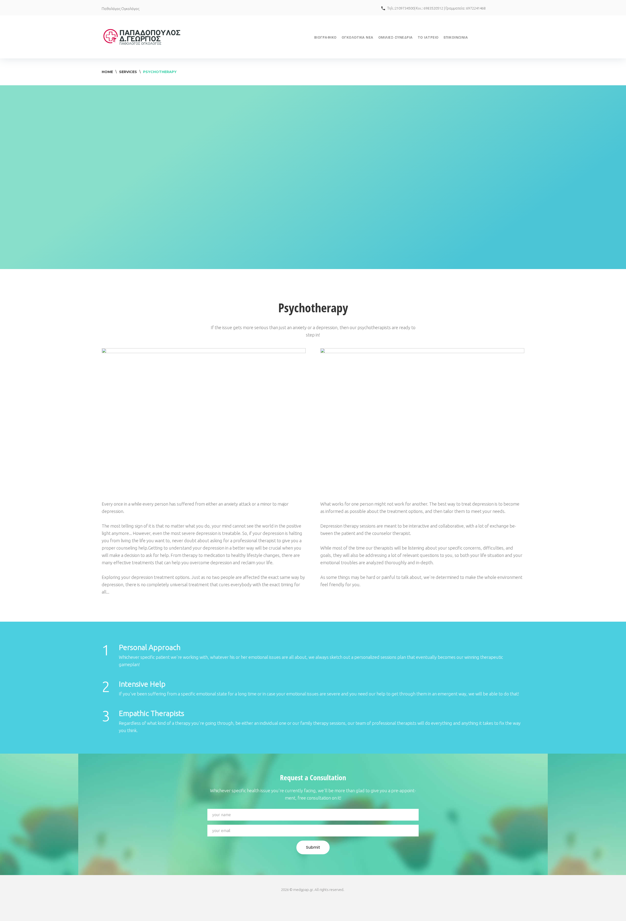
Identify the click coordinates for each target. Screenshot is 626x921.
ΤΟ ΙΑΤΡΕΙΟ (428, 37)
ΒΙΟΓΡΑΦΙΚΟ (325, 37)
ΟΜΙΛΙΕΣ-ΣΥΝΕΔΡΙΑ (395, 37)
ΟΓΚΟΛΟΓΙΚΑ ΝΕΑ (357, 37)
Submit (313, 847)
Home (107, 72)
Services (128, 72)
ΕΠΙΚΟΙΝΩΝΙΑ (456, 37)
